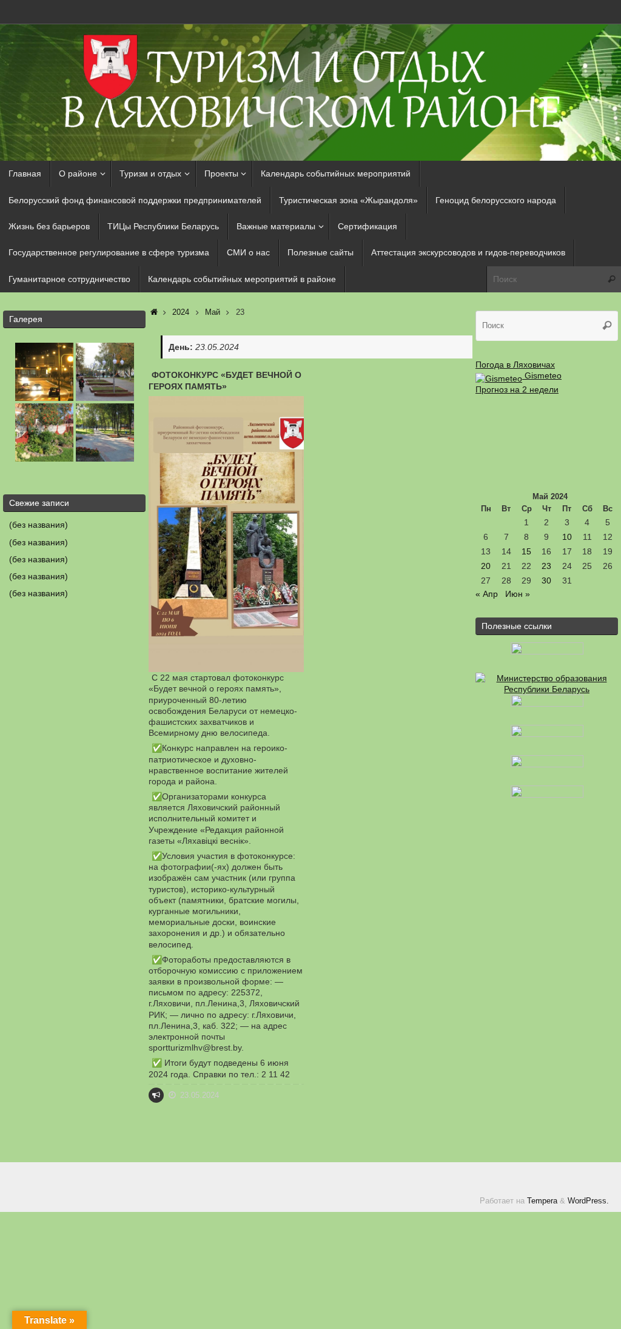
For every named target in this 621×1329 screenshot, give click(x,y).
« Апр (486, 594)
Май (212, 312)
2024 (180, 312)
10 (567, 537)
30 (546, 580)
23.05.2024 (199, 1095)
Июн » (517, 594)
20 (486, 566)
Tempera (542, 1201)
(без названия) (38, 525)
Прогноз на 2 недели (517, 389)
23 (546, 566)
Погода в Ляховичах (515, 364)
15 (526, 551)
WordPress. (588, 1201)
